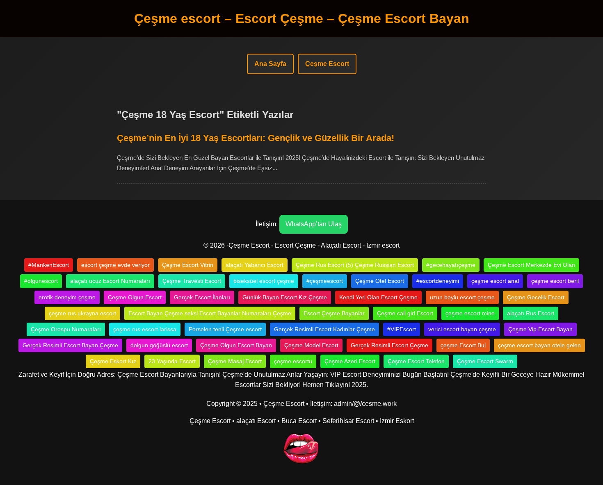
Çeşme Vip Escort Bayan (540, 329)
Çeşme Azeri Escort (349, 361)
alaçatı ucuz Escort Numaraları (110, 281)
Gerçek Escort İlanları (202, 297)
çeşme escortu (293, 361)
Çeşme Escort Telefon (416, 361)
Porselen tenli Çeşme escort (225, 329)
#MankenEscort (48, 265)
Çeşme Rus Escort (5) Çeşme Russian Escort (355, 265)
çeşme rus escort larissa (144, 329)
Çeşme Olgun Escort (135, 297)
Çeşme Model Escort (311, 345)
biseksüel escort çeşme (263, 281)
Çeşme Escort (327, 63)
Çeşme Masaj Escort (235, 361)
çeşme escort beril (555, 281)
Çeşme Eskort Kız (113, 361)
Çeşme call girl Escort (405, 313)
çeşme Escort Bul (463, 345)
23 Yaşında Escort (172, 361)
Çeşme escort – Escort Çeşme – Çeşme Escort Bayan (301, 18)
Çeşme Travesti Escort (191, 281)
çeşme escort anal (495, 281)
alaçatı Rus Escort (530, 313)
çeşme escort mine (470, 313)
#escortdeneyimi (437, 281)
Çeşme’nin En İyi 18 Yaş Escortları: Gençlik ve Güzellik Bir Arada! (255, 138)
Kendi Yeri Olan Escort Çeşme (378, 297)
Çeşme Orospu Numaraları (66, 329)
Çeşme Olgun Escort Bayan (236, 345)
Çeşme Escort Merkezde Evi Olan (531, 265)
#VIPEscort (401, 329)
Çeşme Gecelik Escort (535, 297)
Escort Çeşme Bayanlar (334, 313)
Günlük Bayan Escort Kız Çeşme (284, 297)
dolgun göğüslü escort (159, 345)
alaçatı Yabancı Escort (254, 265)
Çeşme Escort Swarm (485, 361)
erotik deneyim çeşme (67, 297)
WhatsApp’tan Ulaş (314, 224)
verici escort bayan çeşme (462, 329)
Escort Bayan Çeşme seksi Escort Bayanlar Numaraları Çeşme (209, 313)
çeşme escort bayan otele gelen (539, 345)
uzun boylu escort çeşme (462, 297)
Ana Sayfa (270, 63)
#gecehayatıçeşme (450, 265)
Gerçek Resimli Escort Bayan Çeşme (70, 345)
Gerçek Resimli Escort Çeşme (389, 345)
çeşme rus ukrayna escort (82, 313)
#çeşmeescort (324, 281)
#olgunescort (41, 281)
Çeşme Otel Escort (379, 281)
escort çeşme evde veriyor (115, 265)
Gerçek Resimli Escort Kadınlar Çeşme (324, 329)
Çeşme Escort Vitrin (187, 265)
